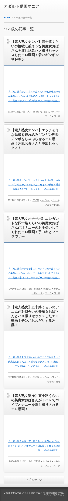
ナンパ (55, 111)
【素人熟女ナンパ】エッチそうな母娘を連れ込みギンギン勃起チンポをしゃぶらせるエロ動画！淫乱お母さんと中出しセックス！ (35, 139)
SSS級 (35, 111)
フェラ (48, 116)
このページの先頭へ (54, 495)
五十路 (50, 382)
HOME (7, 17)
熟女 (58, 382)
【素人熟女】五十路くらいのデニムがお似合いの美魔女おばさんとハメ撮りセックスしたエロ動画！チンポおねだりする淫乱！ (35, 316)
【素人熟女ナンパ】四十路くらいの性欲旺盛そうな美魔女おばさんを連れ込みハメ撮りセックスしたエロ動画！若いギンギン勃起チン (35, 50)
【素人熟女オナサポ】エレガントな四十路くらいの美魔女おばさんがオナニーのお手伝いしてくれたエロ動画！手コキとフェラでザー (35, 227)
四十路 (56, 116)
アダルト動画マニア (21, 6)
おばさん (45, 111)
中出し (56, 205)
